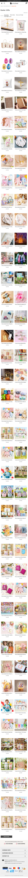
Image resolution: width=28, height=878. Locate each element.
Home (2, 6)
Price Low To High (19, 14)
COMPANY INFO (6, 850)
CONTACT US (5, 856)
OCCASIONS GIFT (7, 6)
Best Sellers (6, 14)
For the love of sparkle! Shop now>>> (14, 0)
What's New (12, 14)
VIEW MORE (6, 836)
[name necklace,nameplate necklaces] (14, 3)
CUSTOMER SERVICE (7, 853)
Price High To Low (7, 16)
